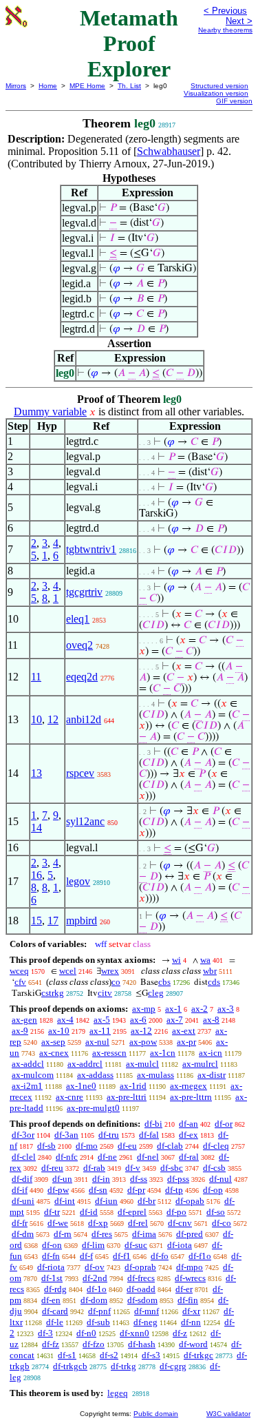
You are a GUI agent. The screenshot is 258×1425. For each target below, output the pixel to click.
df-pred (189, 1234)
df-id (89, 1212)
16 (36, 875)
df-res (102, 1234)
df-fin (188, 1300)
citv (105, 993)
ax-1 (173, 1008)
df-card (55, 1311)
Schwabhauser (168, 151)
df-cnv (180, 1223)
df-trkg (123, 1366)
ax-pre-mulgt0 (93, 1108)
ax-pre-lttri (127, 1097)
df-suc (136, 1245)
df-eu (127, 1146)
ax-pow (143, 1042)
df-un (62, 1179)
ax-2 (199, 1008)
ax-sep (53, 1042)
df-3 (45, 1333)
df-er (184, 1289)
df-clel (24, 1157)
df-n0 (86, 1333)
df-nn (191, 1322)
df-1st (52, 1278)
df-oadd (141, 1289)
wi (176, 960)
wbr (210, 971)
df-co (221, 1223)
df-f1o (200, 1256)
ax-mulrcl (200, 1064)
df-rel (138, 1223)
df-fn (51, 1256)
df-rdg (55, 1289)
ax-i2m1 (27, 1086)
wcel (67, 971)
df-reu (52, 1168)
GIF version (234, 101)
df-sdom (142, 1300)
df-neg (145, 1322)
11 (36, 677)
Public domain (155, 1413)
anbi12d (83, 719)
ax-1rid (133, 1086)
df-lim (93, 1245)
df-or (224, 1124)
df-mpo (189, 1267)
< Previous (225, 11)
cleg (156, 993)
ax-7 (174, 1020)
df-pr (136, 1190)
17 (52, 920)
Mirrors (16, 86)
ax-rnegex (188, 1086)
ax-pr (186, 1042)
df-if (20, 1190)
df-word (193, 1344)
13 (36, 773)
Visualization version (216, 93)
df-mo (87, 1146)
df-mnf (146, 1311)
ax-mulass (155, 1075)
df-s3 (151, 1355)
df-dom (93, 1300)
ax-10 (58, 1031)
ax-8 (211, 1020)
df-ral (189, 1157)
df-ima (144, 1234)
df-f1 (122, 1256)
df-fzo (94, 1344)
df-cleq (216, 1146)
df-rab (94, 1168)
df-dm (23, 1234)
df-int (64, 1201)
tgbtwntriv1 (91, 549)
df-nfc (67, 1157)
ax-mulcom (33, 1075)
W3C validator (228, 1413)
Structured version (219, 86)
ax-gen (24, 1020)
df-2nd (95, 1278)
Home (48, 86)
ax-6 (138, 1020)
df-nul (220, 1179)
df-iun (106, 1201)
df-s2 (109, 1355)
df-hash (141, 1344)
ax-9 (20, 1031)
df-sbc (171, 1168)
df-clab (170, 1146)
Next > (239, 21)
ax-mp (143, 1008)
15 (36, 920)
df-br (146, 1201)
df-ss (138, 1179)
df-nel (148, 1157)
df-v (132, 1168)
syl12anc (85, 821)
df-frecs (141, 1278)
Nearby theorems (225, 30)
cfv (20, 982)
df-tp (174, 1190)
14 (36, 827)
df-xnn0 (134, 1333)
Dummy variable (50, 411)
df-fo (160, 1256)
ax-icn (210, 1053)
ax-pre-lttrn (191, 1097)
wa (205, 960)
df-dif (22, 1179)
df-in (101, 1179)
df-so (215, 1212)
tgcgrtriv (84, 592)
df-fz (50, 1344)
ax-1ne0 (81, 1086)
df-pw (58, 1190)
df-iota (179, 1245)
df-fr (20, 1223)
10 (36, 719)
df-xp (98, 1223)
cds (214, 982)
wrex (110, 971)
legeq (117, 1393)
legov (78, 881)
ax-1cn (162, 1053)
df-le (54, 1322)
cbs (164, 982)
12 (52, 719)
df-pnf (99, 1311)
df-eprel (132, 1212)
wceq (19, 971)
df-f (86, 1256)
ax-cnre (69, 1097)
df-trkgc (198, 1355)
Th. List (129, 86)
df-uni (23, 1201)
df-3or (23, 1135)
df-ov (95, 1267)
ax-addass (95, 1075)
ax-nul (97, 1042)
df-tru (108, 1135)
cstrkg (52, 993)
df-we (57, 1223)
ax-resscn (109, 1053)
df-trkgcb (70, 1366)
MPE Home (87, 86)
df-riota (51, 1267)
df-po (176, 1212)
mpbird (81, 920)
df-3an (66, 1135)
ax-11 (100, 1031)
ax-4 (65, 1020)
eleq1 (77, 619)
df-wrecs (190, 1278)
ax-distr (211, 1075)
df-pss (178, 1179)
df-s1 (67, 1355)
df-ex (188, 1135)
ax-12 (141, 1031)
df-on (52, 1245)
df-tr (52, 1212)
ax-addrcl (85, 1064)
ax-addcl (28, 1064)
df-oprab (140, 1267)
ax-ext (183, 1031)
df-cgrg (173, 1366)
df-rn (63, 1234)
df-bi (153, 1124)
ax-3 (225, 1008)
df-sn (98, 1190)
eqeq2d (82, 677)
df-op (213, 1190)
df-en (51, 1300)
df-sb (46, 1146)
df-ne (107, 1157)
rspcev (80, 773)
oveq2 (79, 645)
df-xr (191, 1311)
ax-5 (102, 1020)
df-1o (97, 1289)
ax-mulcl (142, 1064)
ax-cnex (54, 1053)
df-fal (149, 1135)
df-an (188, 1124)
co (115, 982)
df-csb (214, 1168)
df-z (180, 1333)
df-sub (98, 1322)
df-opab (189, 1201)
